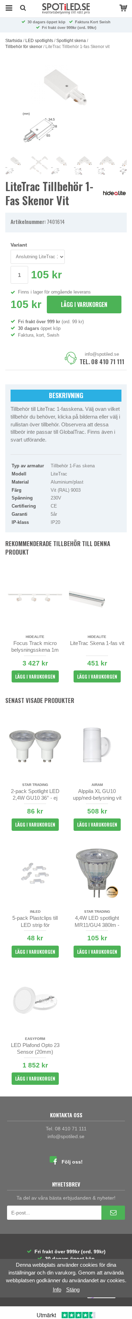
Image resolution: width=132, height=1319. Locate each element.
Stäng (73, 1290)
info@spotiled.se (102, 354)
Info (57, 1290)
